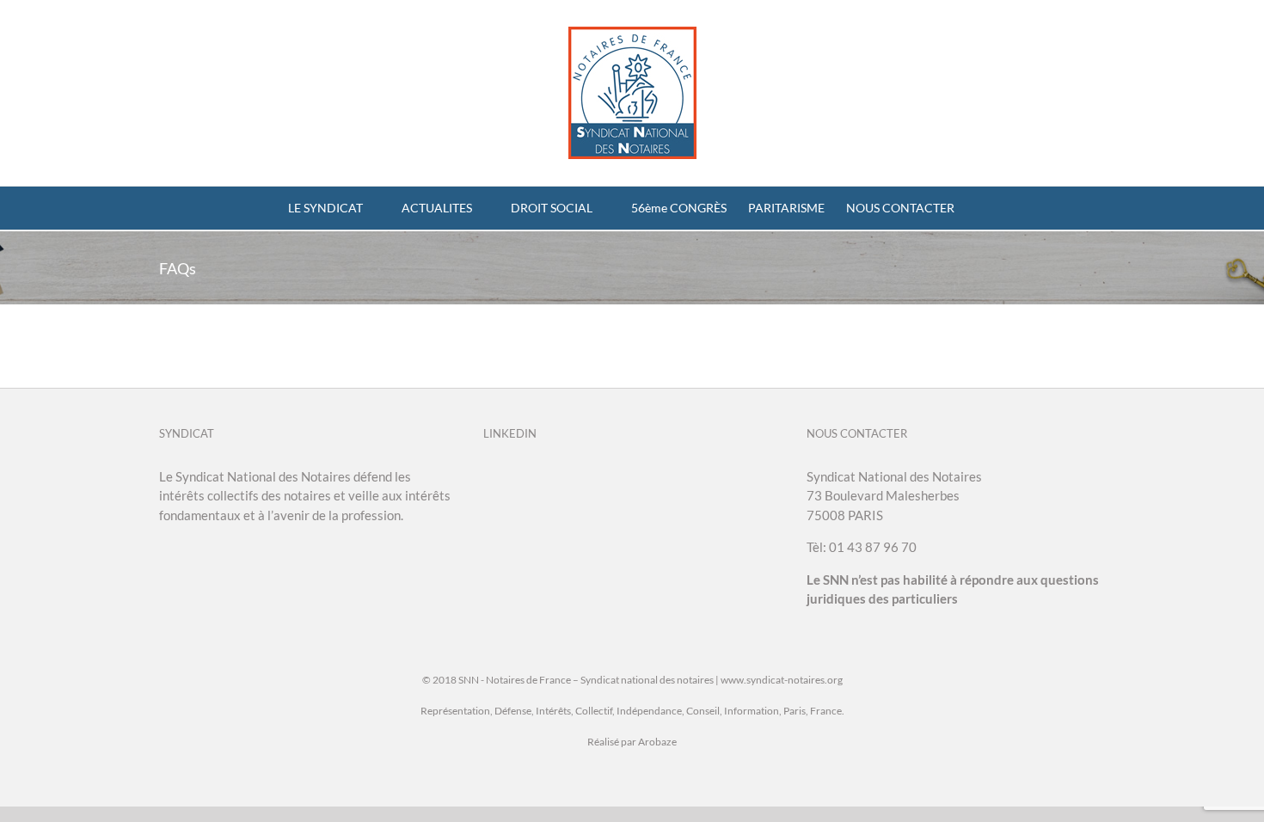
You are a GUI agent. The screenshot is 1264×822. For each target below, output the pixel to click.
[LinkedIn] (488, 477)
